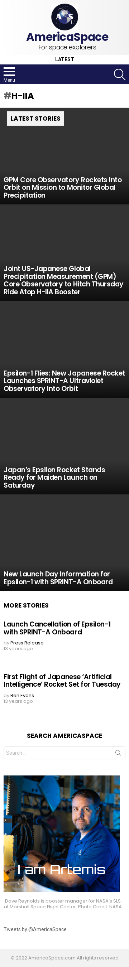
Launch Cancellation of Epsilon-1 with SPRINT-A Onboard (57, 628)
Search (118, 754)
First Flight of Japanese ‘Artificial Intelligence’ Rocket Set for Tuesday (62, 680)
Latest (64, 59)
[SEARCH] (119, 74)
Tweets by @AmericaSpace (35, 929)
